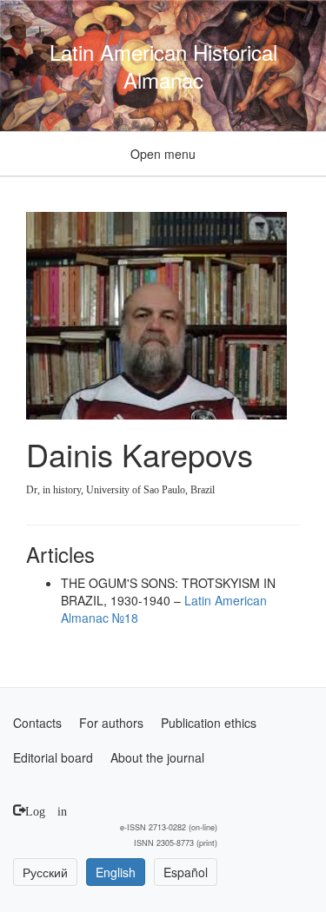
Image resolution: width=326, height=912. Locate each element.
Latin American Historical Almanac (163, 65)
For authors (111, 722)
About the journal (157, 757)
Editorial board (53, 757)
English (116, 872)
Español (185, 872)
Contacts (37, 722)
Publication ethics (208, 722)
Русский (45, 872)
